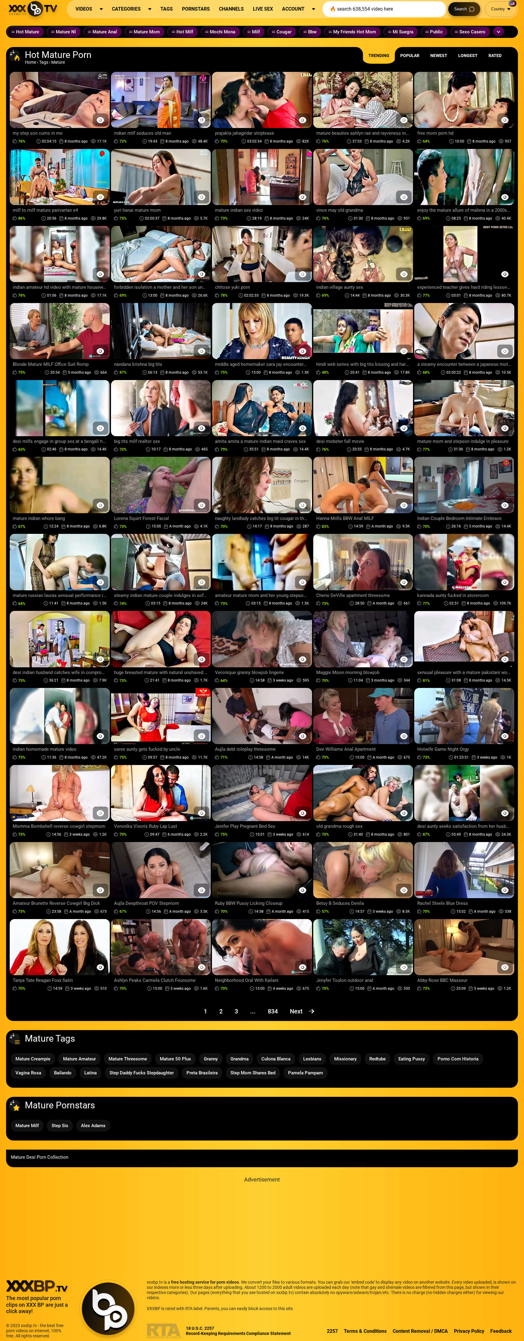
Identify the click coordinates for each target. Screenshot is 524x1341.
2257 (332, 1331)
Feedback (501, 1331)
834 (273, 1011)
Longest (468, 55)
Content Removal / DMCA (420, 1331)
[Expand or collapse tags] (498, 31)
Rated (495, 55)
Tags (43, 62)
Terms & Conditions (365, 1331)
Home (30, 62)
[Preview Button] (100, 119)
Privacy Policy (469, 1331)
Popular (409, 55)
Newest (438, 55)
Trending (378, 55)
